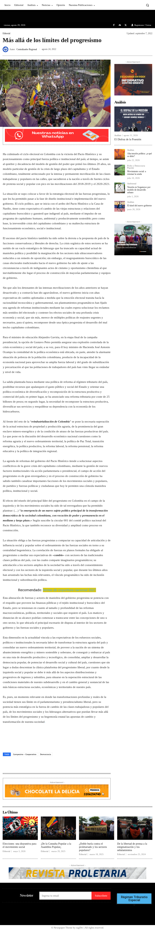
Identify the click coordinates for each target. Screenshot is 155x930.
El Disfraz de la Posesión (127, 139)
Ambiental (131, 184)
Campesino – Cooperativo (24, 754)
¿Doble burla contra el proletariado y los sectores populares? (93, 847)
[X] (126, 25)
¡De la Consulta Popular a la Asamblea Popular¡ (56, 845)
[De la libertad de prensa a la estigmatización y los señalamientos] (134, 828)
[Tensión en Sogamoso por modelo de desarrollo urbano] (119, 188)
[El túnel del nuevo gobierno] (119, 206)
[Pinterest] (140, 48)
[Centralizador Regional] (6, 49)
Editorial (6, 33)
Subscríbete (101, 895)
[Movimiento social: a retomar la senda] (119, 170)
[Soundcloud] (120, 25)
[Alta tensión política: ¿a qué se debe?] (119, 154)
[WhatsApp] (148, 48)
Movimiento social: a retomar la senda (136, 172)
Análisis (117, 135)
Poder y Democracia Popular (136, 167)
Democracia (45, 754)
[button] (147, 5)
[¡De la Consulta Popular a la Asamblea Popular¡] (58, 828)
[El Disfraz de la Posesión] (133, 119)
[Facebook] (114, 25)
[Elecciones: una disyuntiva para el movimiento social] (20, 828)
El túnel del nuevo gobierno (139, 205)
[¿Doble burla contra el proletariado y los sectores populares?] (96, 828)
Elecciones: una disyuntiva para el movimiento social (19, 845)
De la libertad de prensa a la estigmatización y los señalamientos (132, 847)
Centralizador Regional (26, 49)
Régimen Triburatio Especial (134, 899)
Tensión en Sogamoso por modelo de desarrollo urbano (138, 190)
